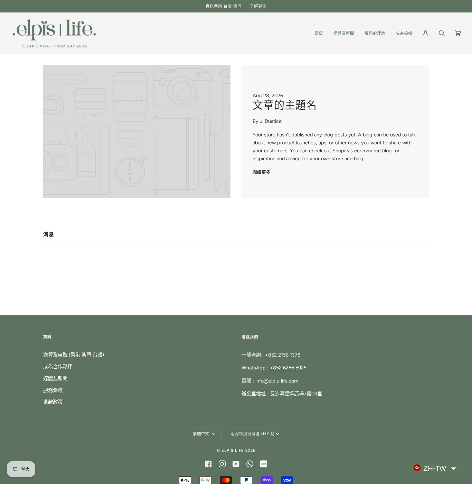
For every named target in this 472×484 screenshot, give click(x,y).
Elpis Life (232, 450)
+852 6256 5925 (288, 368)
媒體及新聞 (55, 378)
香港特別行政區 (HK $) (253, 433)
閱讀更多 (262, 172)
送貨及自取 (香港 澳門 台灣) (73, 355)
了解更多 (258, 6)
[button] (435, 468)
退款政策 (53, 402)
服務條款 (53, 390)
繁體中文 (202, 433)
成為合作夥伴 (57, 367)
